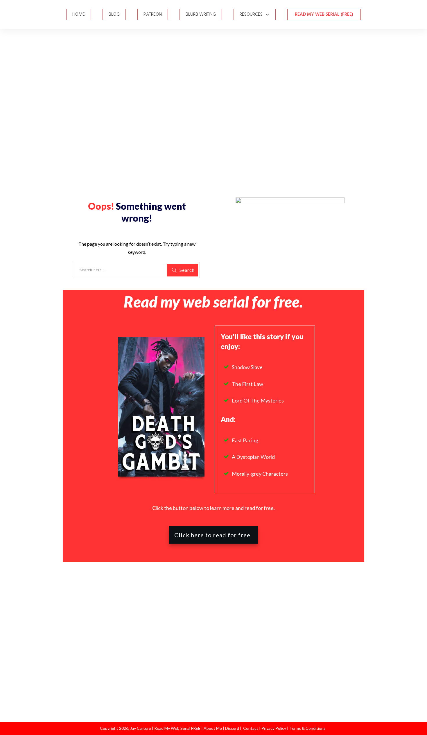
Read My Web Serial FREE (177, 728)
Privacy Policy (274, 728)
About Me (212, 728)
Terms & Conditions (307, 728)
